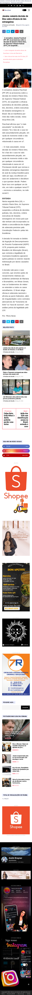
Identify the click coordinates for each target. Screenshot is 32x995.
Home (3, 993)
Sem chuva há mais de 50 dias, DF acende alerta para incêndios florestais (15, 59)
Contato (28, 993)
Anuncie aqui (21, 993)
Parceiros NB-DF (11, 993)
